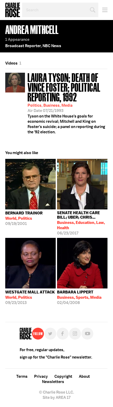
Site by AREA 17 (56, 397)
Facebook (63, 334)
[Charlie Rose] (26, 334)
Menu (102, 10)
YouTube (87, 334)
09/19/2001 (24, 218)
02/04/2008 (79, 297)
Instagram (75, 334)
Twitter (50, 334)
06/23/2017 (81, 223)
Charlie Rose (12, 10)
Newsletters (53, 381)
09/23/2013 (30, 297)
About (84, 376)
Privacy (41, 376)
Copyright (63, 376)
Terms (22, 376)
